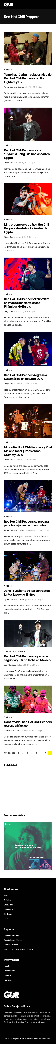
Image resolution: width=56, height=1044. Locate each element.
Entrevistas (8, 905)
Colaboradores (10, 971)
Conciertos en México (14, 651)
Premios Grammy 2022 (13, 944)
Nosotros (7, 966)
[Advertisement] (23, 788)
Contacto (7, 975)
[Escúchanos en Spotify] (28, 846)
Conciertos (8, 909)
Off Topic (8, 914)
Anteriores (9, 753)
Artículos (7, 900)
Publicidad (8, 980)
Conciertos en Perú (12, 935)
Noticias (7, 69)
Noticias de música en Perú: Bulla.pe (18, 949)
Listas (6, 918)
